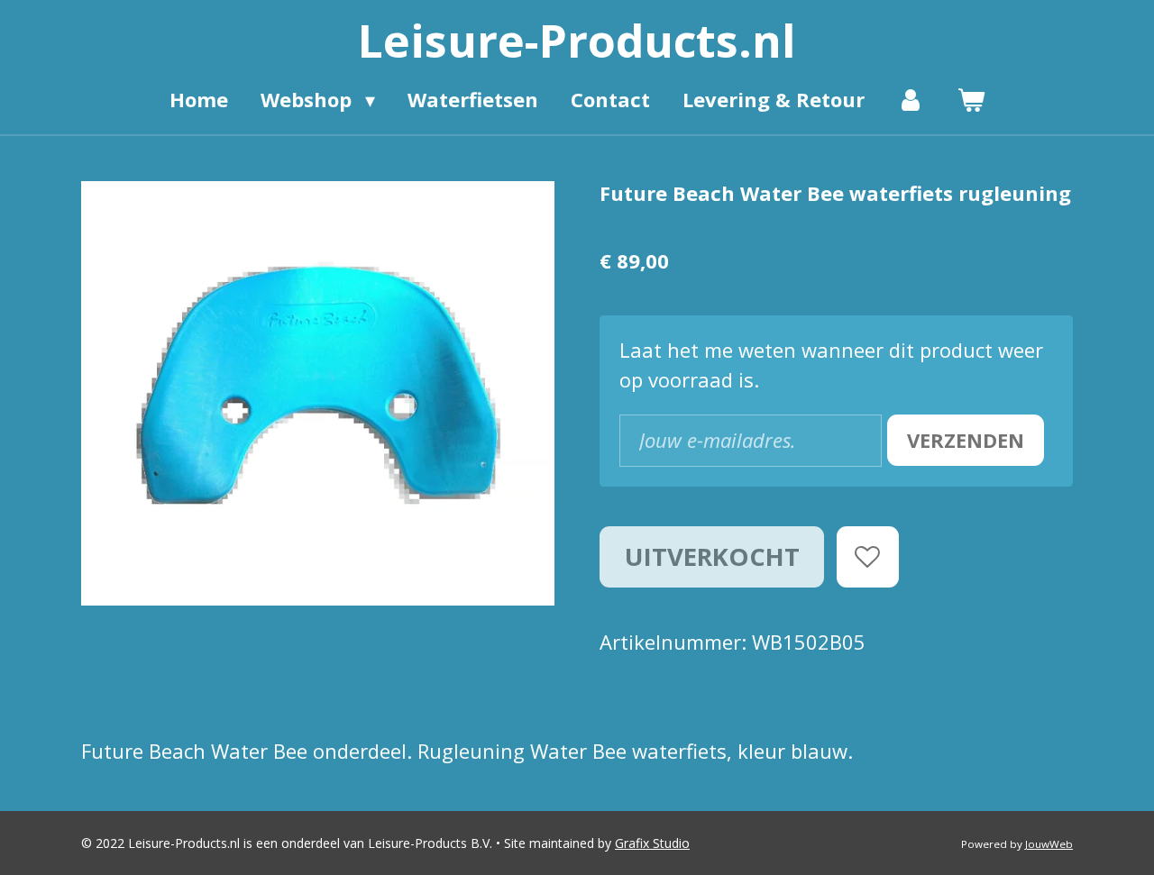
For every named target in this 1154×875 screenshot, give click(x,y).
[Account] (911, 99)
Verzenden (965, 439)
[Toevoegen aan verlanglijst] (868, 557)
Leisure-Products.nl (577, 40)
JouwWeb (1049, 844)
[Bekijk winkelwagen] (970, 99)
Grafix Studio (652, 843)
